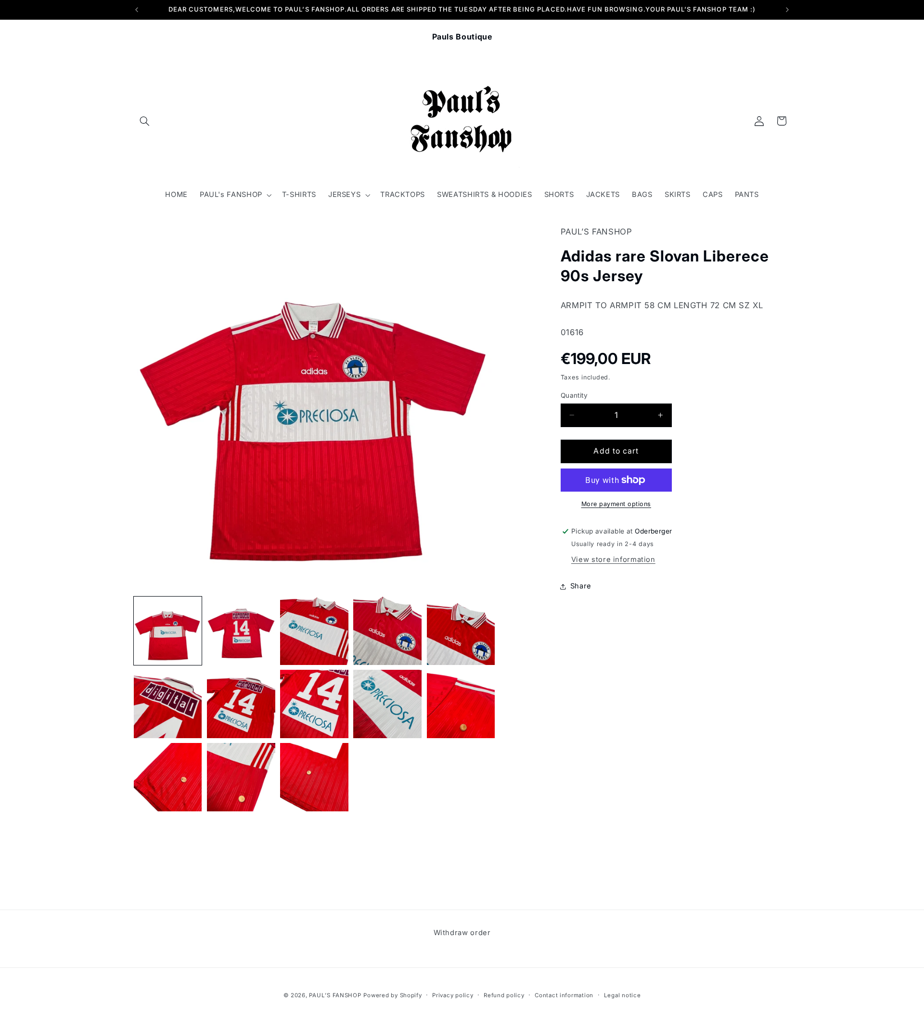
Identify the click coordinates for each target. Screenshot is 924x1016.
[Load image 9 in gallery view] (387, 704)
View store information (613, 559)
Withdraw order (462, 932)
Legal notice (622, 995)
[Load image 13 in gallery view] (314, 777)
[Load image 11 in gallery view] (168, 777)
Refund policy (504, 995)
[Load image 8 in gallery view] (314, 704)
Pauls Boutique (462, 36)
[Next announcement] (787, 9)
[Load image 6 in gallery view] (168, 704)
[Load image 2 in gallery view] (241, 631)
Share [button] (580, 586)
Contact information (564, 995)
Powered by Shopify (392, 995)
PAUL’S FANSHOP (335, 995)
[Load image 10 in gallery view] (461, 704)
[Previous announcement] (136, 9)
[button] (145, 121)
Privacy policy (452, 995)
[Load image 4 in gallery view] (387, 631)
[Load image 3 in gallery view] (314, 631)
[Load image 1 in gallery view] (168, 631)
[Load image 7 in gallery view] (241, 704)
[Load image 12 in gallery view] (241, 777)
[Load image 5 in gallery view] (461, 631)
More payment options (616, 504)
